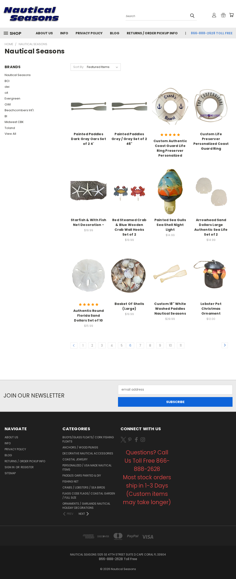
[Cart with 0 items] (231, 15)
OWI (8, 104)
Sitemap (10, 473)
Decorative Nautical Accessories (87, 453)
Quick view (88, 100)
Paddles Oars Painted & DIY (81, 475)
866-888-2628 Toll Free (212, 33)
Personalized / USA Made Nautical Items (87, 467)
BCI (7, 81)
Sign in (10, 467)
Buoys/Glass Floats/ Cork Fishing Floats (88, 439)
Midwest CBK (14, 122)
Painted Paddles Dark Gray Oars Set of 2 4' (88, 139)
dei (7, 87)
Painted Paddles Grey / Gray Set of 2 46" (129, 139)
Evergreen (12, 98)
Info (64, 33)
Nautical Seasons (18, 75)
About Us (44, 33)
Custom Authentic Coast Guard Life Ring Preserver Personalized (170, 148)
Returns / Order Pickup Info (152, 33)
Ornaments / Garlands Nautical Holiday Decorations (86, 506)
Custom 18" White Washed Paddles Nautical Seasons (170, 308)
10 (170, 345)
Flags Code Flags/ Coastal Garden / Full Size (88, 495)
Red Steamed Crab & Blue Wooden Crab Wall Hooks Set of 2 (129, 227)
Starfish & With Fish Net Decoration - (88, 222)
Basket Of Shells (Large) (129, 306)
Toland (10, 128)
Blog (114, 33)
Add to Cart (89, 199)
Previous (229, 564)
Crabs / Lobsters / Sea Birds (83, 487)
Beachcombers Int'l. (19, 110)
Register (27, 467)
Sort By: (78, 67)
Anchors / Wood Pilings (80, 447)
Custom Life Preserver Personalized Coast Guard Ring (211, 141)
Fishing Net (70, 481)
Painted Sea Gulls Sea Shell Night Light (170, 225)
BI (6, 116)
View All (10, 134)
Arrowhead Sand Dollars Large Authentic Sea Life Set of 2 (211, 227)
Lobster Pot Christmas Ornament (211, 308)
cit (6, 93)
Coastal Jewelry (75, 459)
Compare (87, 109)
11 (181, 345)
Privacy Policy (89, 33)
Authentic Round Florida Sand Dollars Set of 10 (88, 315)
